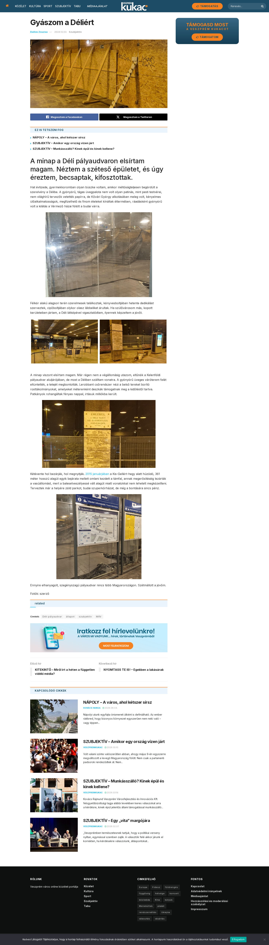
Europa (143, 887)
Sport (48, 6)
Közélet (20, 6)
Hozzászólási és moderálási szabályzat (209, 902)
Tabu (77, 6)
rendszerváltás (147, 912)
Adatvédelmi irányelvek (206, 891)
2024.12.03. (60, 31)
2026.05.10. (112, 747)
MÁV (98, 616)
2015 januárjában (97, 474)
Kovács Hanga (91, 708)
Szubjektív (63, 6)
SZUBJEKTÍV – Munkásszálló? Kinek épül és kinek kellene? (73, 148)
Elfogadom (238, 939)
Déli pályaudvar (52, 616)
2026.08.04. (111, 708)
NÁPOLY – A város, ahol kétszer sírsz (59, 137)
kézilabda (144, 900)
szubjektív (85, 616)
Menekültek (146, 906)
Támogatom (208, 37)
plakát (161, 906)
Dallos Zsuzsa (39, 31)
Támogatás (209, 6)
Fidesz (156, 887)
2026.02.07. (112, 826)
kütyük (169, 900)
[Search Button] (262, 6)
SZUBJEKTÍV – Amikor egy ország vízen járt (63, 143)
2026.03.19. (112, 792)
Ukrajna (165, 912)
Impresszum (199, 909)
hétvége (160, 893)
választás (144, 918)
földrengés (171, 887)
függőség (144, 893)
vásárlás (160, 918)
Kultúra (35, 6)
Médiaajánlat (97, 6)
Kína (157, 900)
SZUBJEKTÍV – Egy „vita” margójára (116, 820)
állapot (70, 616)
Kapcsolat (197, 886)
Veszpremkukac (93, 747)
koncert (174, 893)
